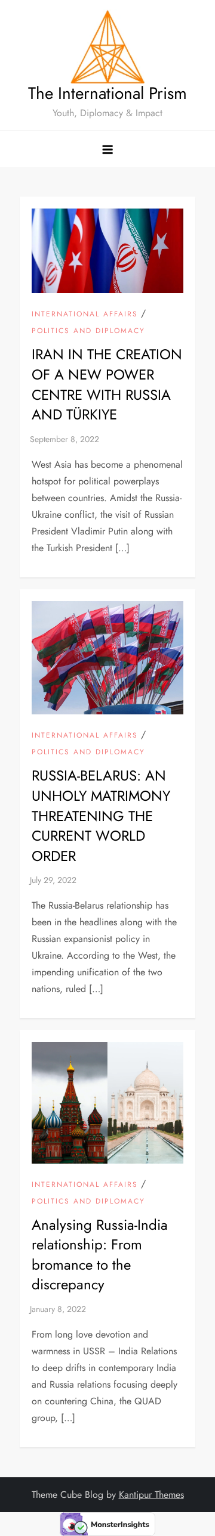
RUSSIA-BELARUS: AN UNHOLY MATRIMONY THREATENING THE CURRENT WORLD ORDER (101, 815)
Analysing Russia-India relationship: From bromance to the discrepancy (100, 1254)
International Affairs (85, 314)
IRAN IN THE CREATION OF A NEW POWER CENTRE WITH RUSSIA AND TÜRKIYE (107, 384)
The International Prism (107, 93)
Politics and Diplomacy (88, 331)
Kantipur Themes (151, 1494)
